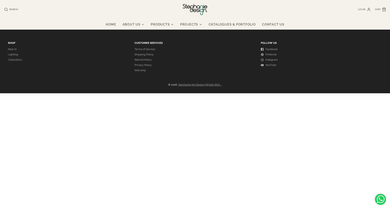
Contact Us (273, 24)
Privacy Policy (143, 65)
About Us (131, 24)
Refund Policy (143, 59)
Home (111, 24)
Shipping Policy (144, 54)
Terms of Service (144, 49)
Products (160, 24)
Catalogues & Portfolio (232, 24)
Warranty (140, 70)
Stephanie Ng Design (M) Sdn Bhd (199, 84)
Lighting (13, 54)
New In (12, 49)
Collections (15, 59)
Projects (189, 24)
